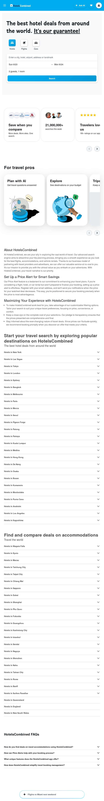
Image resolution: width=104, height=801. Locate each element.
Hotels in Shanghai (13, 602)
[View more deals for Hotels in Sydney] (98, 380)
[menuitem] (12, 44)
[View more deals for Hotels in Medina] (98, 450)
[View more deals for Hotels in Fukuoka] (98, 616)
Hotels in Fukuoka (12, 616)
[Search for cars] (36, 42)
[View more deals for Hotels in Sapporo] (98, 588)
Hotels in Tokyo (11, 366)
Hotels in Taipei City (13, 574)
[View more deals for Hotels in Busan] (98, 478)
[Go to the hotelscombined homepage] (20, 5)
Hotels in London (12, 373)
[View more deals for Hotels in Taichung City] (98, 567)
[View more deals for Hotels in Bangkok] (98, 387)
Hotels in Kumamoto (13, 485)
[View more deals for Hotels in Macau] (98, 560)
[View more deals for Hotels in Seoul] (98, 415)
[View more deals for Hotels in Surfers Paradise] (98, 693)
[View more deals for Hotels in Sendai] (98, 644)
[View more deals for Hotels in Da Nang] (98, 464)
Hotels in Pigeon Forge (14, 422)
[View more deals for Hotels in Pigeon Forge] (98, 422)
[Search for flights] (24, 42)
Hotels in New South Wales (16, 713)
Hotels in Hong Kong (13, 457)
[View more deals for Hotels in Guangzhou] (98, 623)
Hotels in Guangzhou (14, 623)
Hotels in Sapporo (12, 588)
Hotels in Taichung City (15, 567)
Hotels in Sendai (11, 644)
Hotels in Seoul (11, 415)
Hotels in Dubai (11, 595)
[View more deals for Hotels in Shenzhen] (98, 658)
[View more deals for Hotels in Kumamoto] (98, 485)
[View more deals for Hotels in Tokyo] (98, 366)
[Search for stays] (12, 42)
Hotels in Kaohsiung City (15, 630)
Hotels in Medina (12, 450)
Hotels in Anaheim (12, 506)
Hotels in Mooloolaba (14, 492)
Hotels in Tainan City (13, 672)
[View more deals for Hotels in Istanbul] (98, 637)
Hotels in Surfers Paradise (16, 693)
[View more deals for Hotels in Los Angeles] (98, 513)
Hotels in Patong (12, 429)
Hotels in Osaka (11, 471)
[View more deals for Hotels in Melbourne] (98, 394)
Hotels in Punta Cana (14, 499)
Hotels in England (12, 706)
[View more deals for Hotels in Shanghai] (98, 602)
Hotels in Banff (11, 686)
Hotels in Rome (11, 679)
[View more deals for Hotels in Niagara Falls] (98, 546)
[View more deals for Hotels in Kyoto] (98, 553)
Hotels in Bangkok (12, 387)
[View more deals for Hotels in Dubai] (98, 595)
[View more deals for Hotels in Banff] (98, 686)
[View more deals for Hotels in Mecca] (98, 408)
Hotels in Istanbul (12, 637)
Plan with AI (16, 180)
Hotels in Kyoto (11, 553)
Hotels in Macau (11, 560)
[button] (5, 5)
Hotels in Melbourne (13, 394)
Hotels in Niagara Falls (14, 546)
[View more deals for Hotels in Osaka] (98, 471)
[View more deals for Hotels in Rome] (98, 679)
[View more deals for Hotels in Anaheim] (98, 506)
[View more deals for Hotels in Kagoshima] (98, 520)
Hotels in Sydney (12, 380)
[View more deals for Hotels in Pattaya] (98, 436)
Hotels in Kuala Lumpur (15, 443)
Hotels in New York (12, 352)
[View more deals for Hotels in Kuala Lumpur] (98, 443)
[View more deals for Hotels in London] (98, 373)
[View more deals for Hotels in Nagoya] (98, 651)
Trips (97, 180)
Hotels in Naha (11, 665)
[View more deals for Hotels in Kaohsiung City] (98, 630)
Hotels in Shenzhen (13, 658)
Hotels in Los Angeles (14, 513)
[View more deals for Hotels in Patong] (98, 429)
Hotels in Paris (10, 401)
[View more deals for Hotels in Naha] (98, 665)
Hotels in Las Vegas (13, 359)
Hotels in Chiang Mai (13, 581)
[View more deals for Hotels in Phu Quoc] (98, 609)
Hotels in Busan (11, 478)
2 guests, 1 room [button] (17, 71)
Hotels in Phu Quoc (13, 609)
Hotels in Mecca (11, 408)
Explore (56, 180)
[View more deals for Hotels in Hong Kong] (98, 457)
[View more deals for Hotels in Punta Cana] (98, 499)
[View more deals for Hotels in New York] (98, 352)
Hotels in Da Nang (12, 464)
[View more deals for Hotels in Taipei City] (98, 574)
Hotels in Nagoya (12, 651)
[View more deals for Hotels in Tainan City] (98, 672)
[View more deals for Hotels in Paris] (98, 401)
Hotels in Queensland (14, 700)
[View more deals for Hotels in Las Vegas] (98, 359)
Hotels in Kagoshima (13, 520)
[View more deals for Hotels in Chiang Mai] (98, 581)
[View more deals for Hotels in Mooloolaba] (98, 492)
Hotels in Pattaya (12, 436)
